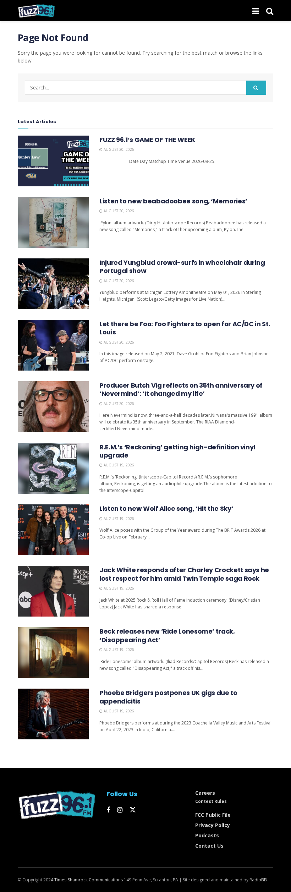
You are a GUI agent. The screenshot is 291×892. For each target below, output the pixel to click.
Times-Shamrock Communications (88, 880)
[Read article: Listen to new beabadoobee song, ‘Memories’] (53, 222)
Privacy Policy (212, 825)
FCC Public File (213, 814)
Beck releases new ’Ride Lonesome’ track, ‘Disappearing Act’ (167, 635)
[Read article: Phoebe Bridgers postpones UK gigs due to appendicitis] (53, 714)
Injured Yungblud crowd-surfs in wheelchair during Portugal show (182, 266)
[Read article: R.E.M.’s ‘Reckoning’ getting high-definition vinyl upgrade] (53, 468)
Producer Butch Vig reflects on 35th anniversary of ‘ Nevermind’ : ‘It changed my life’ (181, 389)
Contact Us (209, 845)
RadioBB (258, 880)
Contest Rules (211, 801)
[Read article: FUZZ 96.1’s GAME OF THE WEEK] (53, 161)
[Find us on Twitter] (133, 810)
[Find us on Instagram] (119, 810)
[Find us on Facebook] (108, 810)
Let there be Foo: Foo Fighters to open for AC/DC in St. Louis (184, 327)
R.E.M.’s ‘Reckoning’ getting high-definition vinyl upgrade (177, 451)
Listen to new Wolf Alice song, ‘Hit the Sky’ (166, 508)
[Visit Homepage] (36, 11)
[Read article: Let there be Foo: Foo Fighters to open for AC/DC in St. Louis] (53, 345)
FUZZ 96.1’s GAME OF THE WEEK (147, 139)
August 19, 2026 (118, 465)
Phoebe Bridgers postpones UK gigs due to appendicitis (168, 696)
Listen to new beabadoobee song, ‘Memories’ (173, 201)
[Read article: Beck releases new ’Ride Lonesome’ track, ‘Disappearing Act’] (53, 652)
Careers (205, 792)
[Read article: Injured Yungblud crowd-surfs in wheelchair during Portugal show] (53, 283)
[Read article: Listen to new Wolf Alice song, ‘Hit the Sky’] (53, 529)
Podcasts (207, 835)
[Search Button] (269, 10)
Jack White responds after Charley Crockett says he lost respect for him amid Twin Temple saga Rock (184, 573)
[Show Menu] (255, 10)
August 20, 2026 (118, 149)
